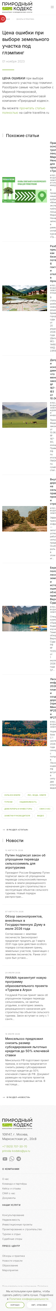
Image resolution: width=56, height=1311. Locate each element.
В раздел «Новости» (18, 1097)
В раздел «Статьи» (17, 830)
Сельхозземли (12, 795)
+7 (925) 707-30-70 (14, 1146)
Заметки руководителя (17, 816)
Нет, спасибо (39, 1305)
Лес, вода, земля (36, 795)
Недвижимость (28, 802)
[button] (52, 7)
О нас (5, 1178)
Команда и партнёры (14, 1183)
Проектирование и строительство (22, 1229)
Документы (9, 1197)
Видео (40, 816)
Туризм (8, 802)
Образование (10, 1265)
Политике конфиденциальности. (29, 1298)
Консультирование (13, 1215)
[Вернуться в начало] (17, 7)
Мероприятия (10, 1270)
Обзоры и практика (13, 1255)
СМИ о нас (45, 809)
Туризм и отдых (11, 1234)
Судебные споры (12, 1238)
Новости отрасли (12, 1260)
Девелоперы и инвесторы (18, 809)
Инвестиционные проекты (17, 1224)
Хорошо (15, 1305)
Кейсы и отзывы (11, 1188)
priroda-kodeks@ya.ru (16, 1150)
